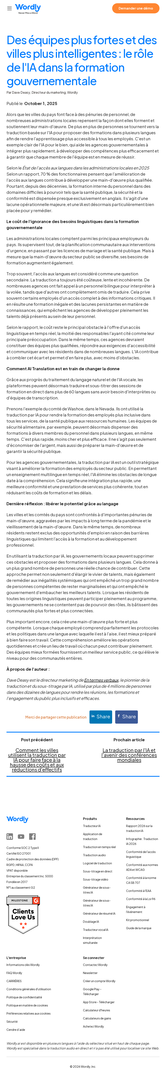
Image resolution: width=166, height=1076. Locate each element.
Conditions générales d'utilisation (28, 989)
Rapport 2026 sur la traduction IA (139, 828)
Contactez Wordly (95, 965)
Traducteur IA (92, 826)
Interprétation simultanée (92, 940)
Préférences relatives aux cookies (28, 1013)
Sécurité (12, 1021)
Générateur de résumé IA (99, 913)
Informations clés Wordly (23, 965)
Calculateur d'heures (96, 1010)
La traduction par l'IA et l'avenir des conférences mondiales (129, 755)
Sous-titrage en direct (97, 871)
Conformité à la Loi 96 (140, 899)
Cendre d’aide (15, 1029)
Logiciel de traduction (97, 863)
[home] (28, 9)
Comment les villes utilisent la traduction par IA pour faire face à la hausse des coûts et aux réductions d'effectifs (37, 759)
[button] (9, 8)
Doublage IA (91, 921)
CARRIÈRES (14, 981)
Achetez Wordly (93, 1026)
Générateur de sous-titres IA (97, 890)
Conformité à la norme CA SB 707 (141, 880)
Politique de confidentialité (24, 997)
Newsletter (90, 973)
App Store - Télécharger (99, 1002)
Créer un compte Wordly (99, 981)
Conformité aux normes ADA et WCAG (142, 867)
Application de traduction (92, 836)
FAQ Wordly (14, 973)
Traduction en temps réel (99, 847)
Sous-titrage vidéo (95, 879)
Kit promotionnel (137, 920)
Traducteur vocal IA (95, 929)
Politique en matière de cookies (27, 1005)
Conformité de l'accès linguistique (141, 854)
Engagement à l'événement (135, 909)
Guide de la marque (138, 928)
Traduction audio (94, 855)
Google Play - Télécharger (92, 991)
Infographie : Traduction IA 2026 (142, 841)
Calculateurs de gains (97, 1018)
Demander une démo (136, 8)
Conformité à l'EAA (138, 891)
